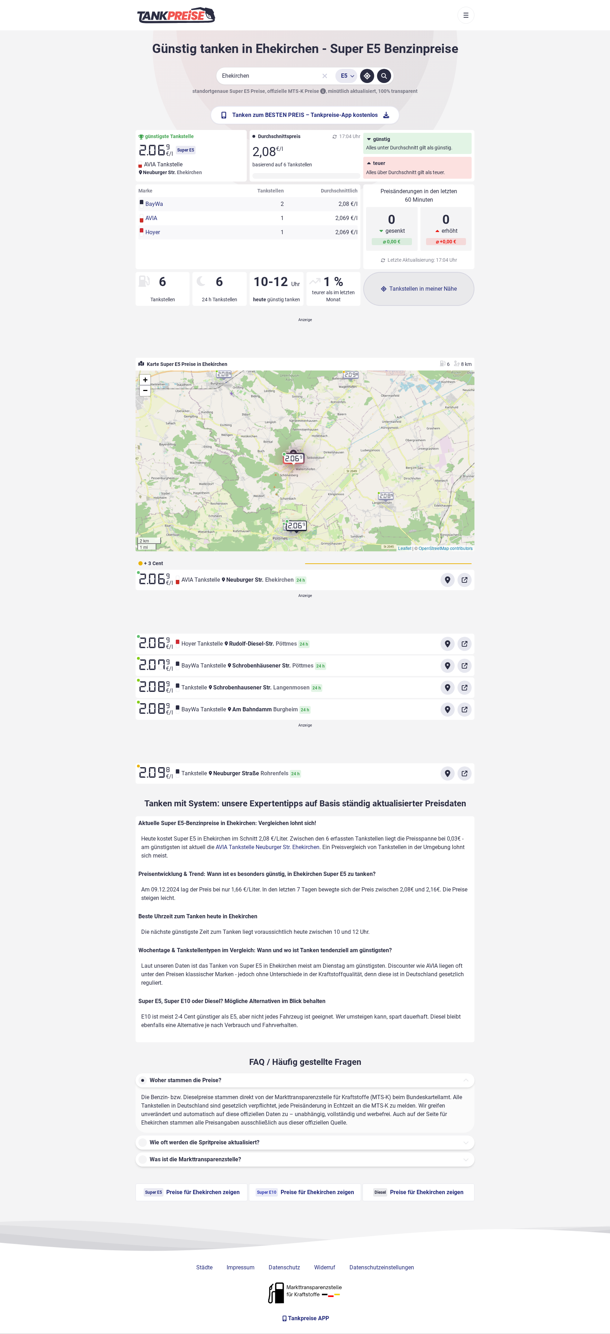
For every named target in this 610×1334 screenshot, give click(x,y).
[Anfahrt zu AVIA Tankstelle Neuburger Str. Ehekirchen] (448, 580)
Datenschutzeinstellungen (381, 1267)
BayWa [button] (154, 204)
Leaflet (404, 548)
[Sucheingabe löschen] (325, 76)
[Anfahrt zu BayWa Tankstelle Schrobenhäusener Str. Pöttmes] (448, 666)
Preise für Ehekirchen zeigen (192, 1192)
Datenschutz (284, 1267)
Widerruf (324, 1267)
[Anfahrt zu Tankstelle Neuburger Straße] (448, 773)
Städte (204, 1267)
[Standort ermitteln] (367, 76)
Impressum (241, 1267)
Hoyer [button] (152, 232)
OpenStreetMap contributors (446, 548)
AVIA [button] (151, 218)
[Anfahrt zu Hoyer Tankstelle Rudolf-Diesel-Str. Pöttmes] (448, 644)
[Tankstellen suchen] (384, 76)
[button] (293, 461)
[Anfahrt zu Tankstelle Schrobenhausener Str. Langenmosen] (448, 688)
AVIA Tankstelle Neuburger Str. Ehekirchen (267, 847)
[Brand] (176, 15)
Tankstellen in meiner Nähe (423, 288)
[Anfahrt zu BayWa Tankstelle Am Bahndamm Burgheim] (448, 709)
